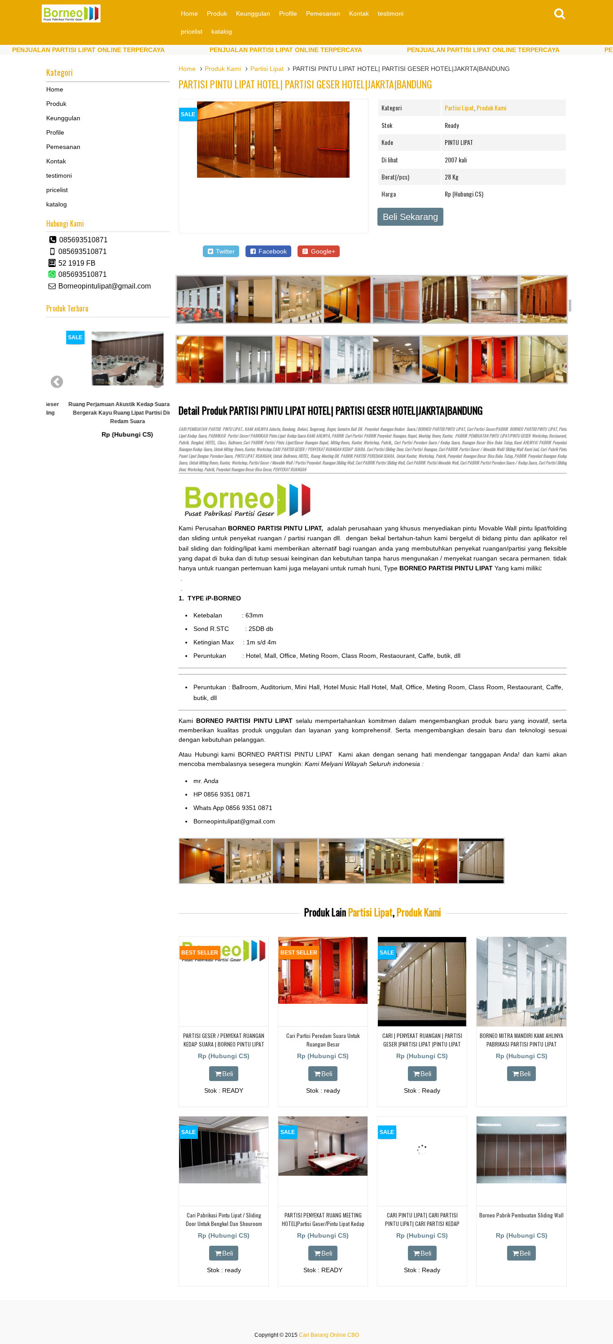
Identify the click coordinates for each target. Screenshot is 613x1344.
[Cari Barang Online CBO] (71, 20)
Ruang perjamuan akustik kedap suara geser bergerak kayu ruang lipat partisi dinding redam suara (108, 413)
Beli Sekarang (410, 217)
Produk (217, 13)
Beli (227, 1073)
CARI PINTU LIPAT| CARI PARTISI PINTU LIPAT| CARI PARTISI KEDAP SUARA (422, 1223)
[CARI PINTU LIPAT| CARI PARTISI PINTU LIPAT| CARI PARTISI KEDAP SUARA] (422, 1181)
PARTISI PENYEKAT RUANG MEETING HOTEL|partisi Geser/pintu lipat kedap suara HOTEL (323, 1223)
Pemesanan (323, 13)
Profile (288, 13)
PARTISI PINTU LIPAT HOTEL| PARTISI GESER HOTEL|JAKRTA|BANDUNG (305, 84)
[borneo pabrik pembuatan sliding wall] (521, 1181)
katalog (221, 31)
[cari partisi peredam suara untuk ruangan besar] (323, 1001)
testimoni (390, 13)
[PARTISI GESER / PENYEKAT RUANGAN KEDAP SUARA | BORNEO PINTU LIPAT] (223, 962)
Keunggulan (253, 13)
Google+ (322, 251)
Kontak (359, 13)
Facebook (272, 251)
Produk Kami (223, 68)
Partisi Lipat (267, 68)
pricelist (191, 31)
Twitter (224, 251)
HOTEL (210, 442)
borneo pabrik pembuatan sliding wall (521, 1215)
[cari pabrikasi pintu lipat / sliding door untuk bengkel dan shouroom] (223, 1181)
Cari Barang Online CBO (329, 1335)
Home (189, 13)
